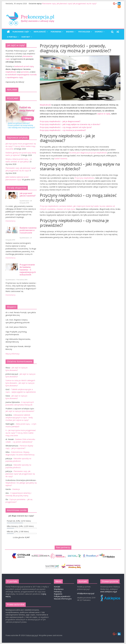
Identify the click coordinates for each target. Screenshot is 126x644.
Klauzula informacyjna (62, 599)
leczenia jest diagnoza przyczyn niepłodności (88, 152)
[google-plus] (115, 4)
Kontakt (26, 37)
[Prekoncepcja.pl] (8, 31)
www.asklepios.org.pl (108, 591)
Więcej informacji (12, 354)
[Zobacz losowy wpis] (117, 31)
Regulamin (58, 594)
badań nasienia (61, 158)
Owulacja (16, 489)
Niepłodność (40, 31)
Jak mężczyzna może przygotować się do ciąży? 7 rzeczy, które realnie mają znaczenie (21, 146)
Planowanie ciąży (21, 31)
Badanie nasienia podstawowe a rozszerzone (28, 230)
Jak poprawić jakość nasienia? (28, 194)
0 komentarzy (10, 221)
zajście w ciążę (103, 113)
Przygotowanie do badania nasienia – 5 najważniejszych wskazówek (28, 269)
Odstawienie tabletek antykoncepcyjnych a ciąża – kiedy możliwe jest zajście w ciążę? (19, 417)
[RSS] (119, 7)
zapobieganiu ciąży (14, 77)
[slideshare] (119, 4)
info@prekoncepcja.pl (85, 593)
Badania (70, 31)
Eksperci (99, 31)
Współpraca (58, 589)
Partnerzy (58, 591)
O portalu (12, 37)
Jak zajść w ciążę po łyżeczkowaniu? (20, 411)
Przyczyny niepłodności (84, 178)
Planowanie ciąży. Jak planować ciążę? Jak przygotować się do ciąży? (69, 3)
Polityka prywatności (62, 596)
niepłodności (11, 72)
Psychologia (84, 31)
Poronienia (56, 31)
